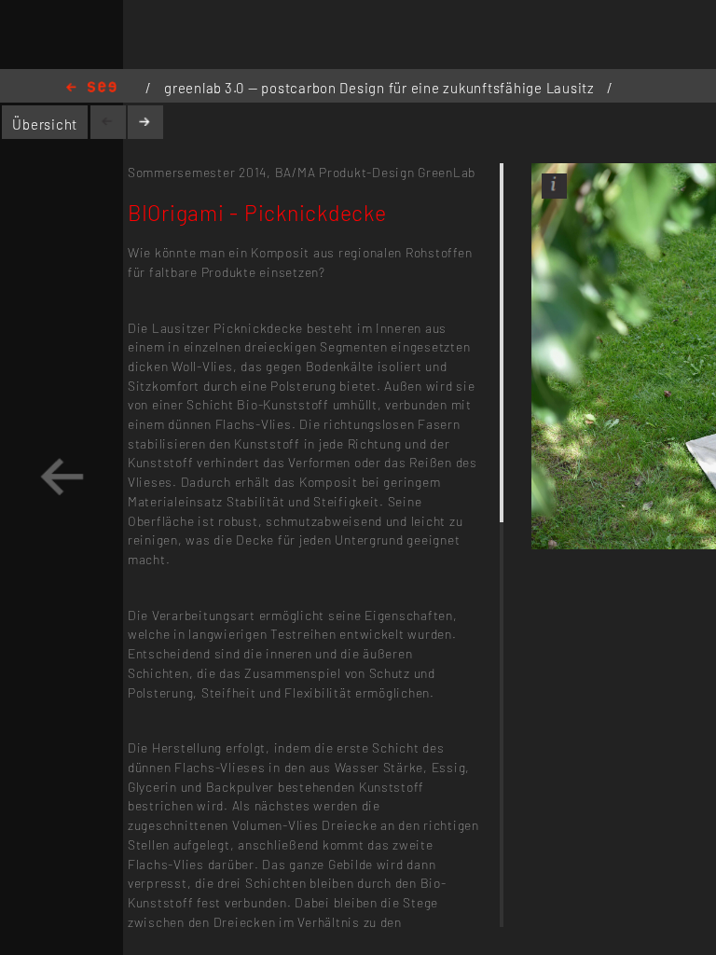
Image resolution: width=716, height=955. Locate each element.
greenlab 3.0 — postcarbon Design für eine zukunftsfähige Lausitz (381, 87)
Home (91, 88)
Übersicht (44, 124)
